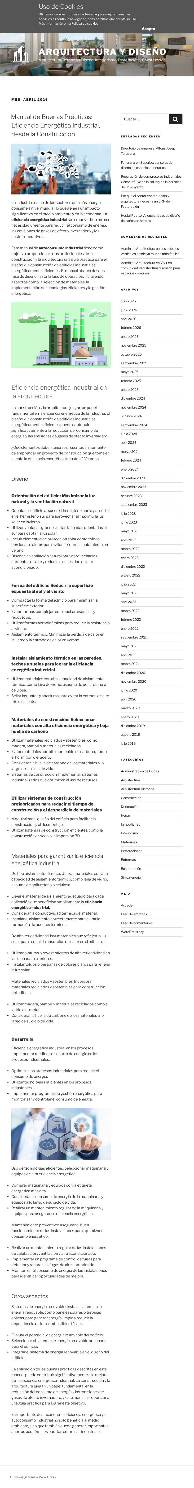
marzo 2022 (130, 611)
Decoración (129, 807)
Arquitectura (130, 780)
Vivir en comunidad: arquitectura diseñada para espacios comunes (150, 268)
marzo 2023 (130, 549)
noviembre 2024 (133, 407)
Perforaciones (131, 851)
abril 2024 (128, 442)
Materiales (129, 842)
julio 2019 (128, 743)
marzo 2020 (130, 708)
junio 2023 (129, 522)
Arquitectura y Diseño (103, 52)
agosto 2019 (130, 734)
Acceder (127, 905)
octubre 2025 (131, 354)
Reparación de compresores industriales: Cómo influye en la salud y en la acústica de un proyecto (151, 181)
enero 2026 (130, 337)
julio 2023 (128, 513)
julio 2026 (128, 301)
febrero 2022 (131, 619)
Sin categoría (131, 877)
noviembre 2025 (133, 345)
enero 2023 (130, 558)
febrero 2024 (131, 460)
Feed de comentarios (137, 923)
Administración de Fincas (140, 771)
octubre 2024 (131, 416)
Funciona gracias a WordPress (33, 1477)
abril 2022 (128, 602)
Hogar (125, 815)
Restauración (131, 869)
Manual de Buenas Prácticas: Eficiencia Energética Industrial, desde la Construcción (55, 125)
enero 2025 (130, 389)
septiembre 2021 (134, 637)
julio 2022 (128, 584)
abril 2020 (129, 699)
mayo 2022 (129, 593)
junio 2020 (129, 690)
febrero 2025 (131, 381)
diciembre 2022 (133, 566)
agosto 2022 (130, 575)
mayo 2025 (129, 372)
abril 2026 (128, 319)
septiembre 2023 (134, 504)
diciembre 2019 (133, 726)
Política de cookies (84, 23)
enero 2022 (129, 628)
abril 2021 (128, 655)
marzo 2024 (130, 451)
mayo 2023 (129, 531)
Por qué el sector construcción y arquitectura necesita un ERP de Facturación (145, 201)
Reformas (128, 860)
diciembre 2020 (133, 673)
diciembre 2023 (133, 478)
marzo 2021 (130, 664)
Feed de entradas (134, 914)
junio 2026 (129, 310)
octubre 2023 (131, 496)
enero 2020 (130, 717)
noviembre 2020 (133, 681)
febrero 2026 (131, 328)
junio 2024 (129, 434)
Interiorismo (130, 833)
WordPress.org (132, 932)
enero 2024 (130, 469)
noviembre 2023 (133, 487)
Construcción (131, 798)
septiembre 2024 (134, 425)
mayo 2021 (129, 646)
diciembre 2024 (133, 398)
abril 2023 (128, 540)
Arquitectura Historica (137, 789)
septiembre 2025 (134, 363)
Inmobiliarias (130, 824)
